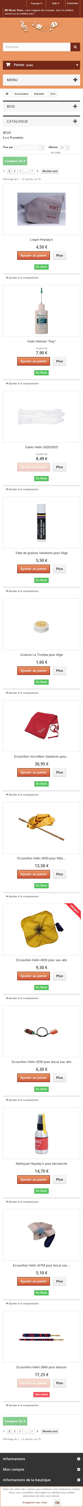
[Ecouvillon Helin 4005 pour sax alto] (41, 930)
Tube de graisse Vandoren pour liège (41, 553)
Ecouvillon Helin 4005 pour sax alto (41, 960)
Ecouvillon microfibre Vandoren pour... (41, 756)
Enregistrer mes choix (35, 1502)
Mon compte (13, 1469)
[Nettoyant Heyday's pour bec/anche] (41, 1133)
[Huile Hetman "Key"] (41, 311)
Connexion (72, 3)
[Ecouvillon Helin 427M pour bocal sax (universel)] (41, 1235)
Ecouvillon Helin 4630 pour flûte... (41, 858)
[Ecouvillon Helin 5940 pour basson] (41, 1337)
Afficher (53, 147)
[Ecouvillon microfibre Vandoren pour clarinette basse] (41, 726)
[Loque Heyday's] (41, 209)
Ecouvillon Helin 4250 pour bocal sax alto (41, 1062)
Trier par (8, 147)
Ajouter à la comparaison (23, 277)
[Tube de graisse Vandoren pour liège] (41, 522)
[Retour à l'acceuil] (7, 94)
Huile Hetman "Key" (41, 341)
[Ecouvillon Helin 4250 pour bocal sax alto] (41, 1031)
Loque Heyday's (41, 239)
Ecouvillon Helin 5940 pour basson (41, 1367)
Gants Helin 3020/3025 (41, 447)
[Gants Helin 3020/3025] (41, 417)
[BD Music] (41, 26)
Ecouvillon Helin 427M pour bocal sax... (41, 1265)
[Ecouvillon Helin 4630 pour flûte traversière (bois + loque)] (41, 828)
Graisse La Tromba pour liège (41, 655)
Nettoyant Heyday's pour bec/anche (41, 1164)
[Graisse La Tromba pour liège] (41, 624)
